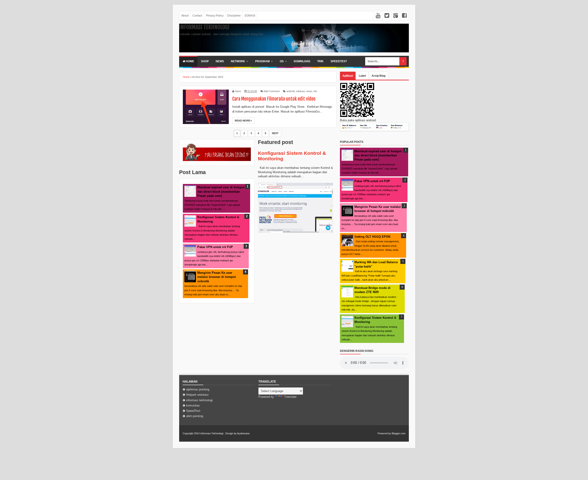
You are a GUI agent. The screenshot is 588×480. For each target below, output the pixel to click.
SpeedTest (339, 61)
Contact (197, 15)
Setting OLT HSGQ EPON (372, 236)
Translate (290, 396)
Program (262, 61)
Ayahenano (243, 433)
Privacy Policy (214, 15)
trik (315, 91)
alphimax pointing (197, 389)
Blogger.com (398, 433)
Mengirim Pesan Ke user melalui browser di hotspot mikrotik (216, 277)
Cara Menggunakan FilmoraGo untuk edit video (273, 99)
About (185, 15)
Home (189, 61)
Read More (243, 120)
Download (302, 61)
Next (275, 133)
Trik (320, 61)
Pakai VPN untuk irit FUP (215, 247)
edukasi (300, 91)
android (290, 91)
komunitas (193, 405)
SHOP (205, 61)
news (309, 91)
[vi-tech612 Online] (217, 160)
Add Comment (272, 91)
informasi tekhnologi (199, 400)
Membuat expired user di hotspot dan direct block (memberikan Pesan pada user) (220, 191)
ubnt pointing (194, 416)
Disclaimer (234, 15)
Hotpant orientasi (197, 394)
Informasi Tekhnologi (204, 27)
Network (238, 61)
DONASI (250, 15)
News (220, 61)
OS (282, 61)
